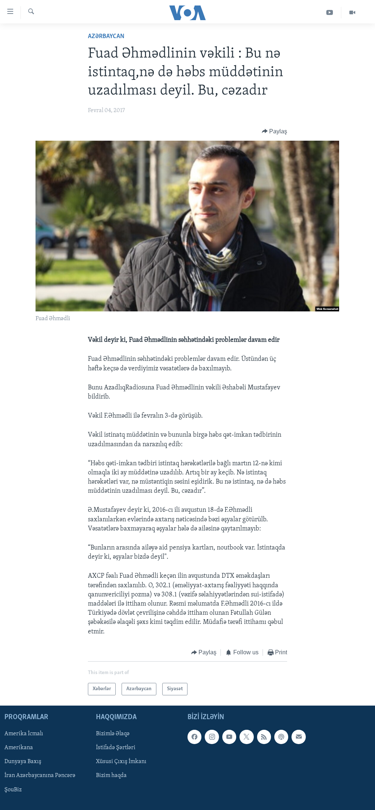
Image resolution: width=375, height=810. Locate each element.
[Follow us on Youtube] (229, 737)
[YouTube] (329, 12)
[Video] (352, 12)
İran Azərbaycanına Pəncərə (39, 776)
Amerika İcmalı (23, 734)
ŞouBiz (13, 790)
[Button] (274, 131)
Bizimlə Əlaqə (113, 734)
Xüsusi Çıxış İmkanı (121, 762)
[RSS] (264, 737)
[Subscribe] (298, 737)
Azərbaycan (106, 36)
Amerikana (18, 748)
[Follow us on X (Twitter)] (246, 737)
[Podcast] (281, 737)
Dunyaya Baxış (22, 762)
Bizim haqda (111, 776)
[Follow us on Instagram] (212, 737)
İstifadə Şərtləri (115, 748)
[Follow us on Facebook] (194, 737)
